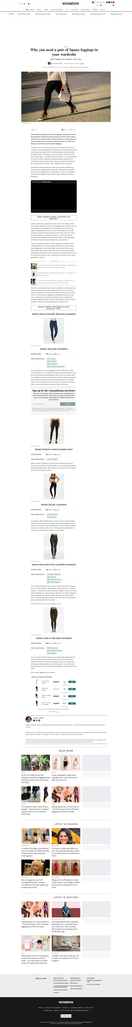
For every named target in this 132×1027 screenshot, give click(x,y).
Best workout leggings (76, 985)
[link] (37, 682)
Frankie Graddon (58, 63)
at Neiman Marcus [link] (53, 582)
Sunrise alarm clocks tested (61, 983)
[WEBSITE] (39, 720)
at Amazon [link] (51, 358)
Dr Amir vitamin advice (61, 14)
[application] (54, 196)
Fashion (31, 9)
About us (41, 1007)
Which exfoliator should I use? (98, 14)
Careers (56, 1010)
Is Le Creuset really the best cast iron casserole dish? (61, 986)
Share (34, 129)
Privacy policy (89, 1007)
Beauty (39, 9)
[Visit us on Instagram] (111, 2)
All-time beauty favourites (60, 980)
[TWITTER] (34, 720)
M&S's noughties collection (78, 14)
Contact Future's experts (53, 1007)
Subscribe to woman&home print (94, 981)
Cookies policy (48, 1010)
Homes (46, 9)
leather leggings (52, 586)
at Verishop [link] (51, 361)
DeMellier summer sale (116, 14)
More (102, 9)
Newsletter (73, 129)
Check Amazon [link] (51, 517)
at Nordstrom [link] (52, 364)
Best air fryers (74, 983)
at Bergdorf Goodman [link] (54, 650)
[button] (53, 682)
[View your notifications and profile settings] (28, 3)
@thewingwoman (67, 725)
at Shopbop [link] (51, 653)
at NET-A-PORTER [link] (53, 574)
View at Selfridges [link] (52, 459)
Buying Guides (85, 9)
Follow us (66, 129)
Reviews (95, 9)
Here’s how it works (84, 67)
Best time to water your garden (43, 14)
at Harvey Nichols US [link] (55, 366)
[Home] (27, 9)
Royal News (74, 9)
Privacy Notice (35, 409)
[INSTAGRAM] (37, 720)
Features (82, 63)
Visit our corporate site (87, 1022)
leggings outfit (35, 382)
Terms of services (51, 408)
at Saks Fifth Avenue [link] (54, 579)
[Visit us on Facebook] (107, 2)
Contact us (65, 1007)
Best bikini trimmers (75, 980)
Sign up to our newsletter (93, 984)
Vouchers (56, 992)
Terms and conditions (77, 1007)
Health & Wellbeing (57, 9)
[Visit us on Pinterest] (114, 2)
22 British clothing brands (60, 989)
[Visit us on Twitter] (109, 2)
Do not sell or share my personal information (74, 1010)
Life (67, 9)
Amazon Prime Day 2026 (24, 14)
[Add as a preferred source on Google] (66, 1016)
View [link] (72, 681)
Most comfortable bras (76, 988)
